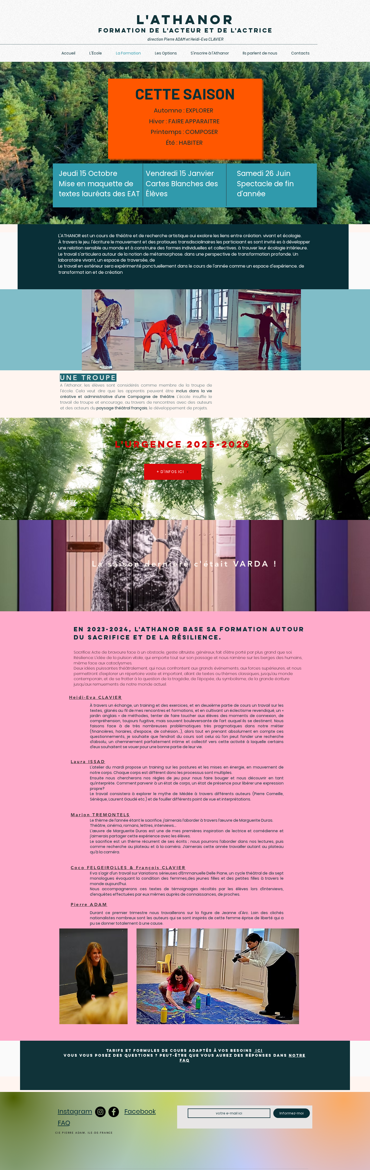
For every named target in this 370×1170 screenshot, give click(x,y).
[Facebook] (113, 1112)
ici (258, 1050)
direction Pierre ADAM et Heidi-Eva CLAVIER (185, 39)
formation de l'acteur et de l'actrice (185, 30)
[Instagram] (100, 1112)
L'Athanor (185, 19)
